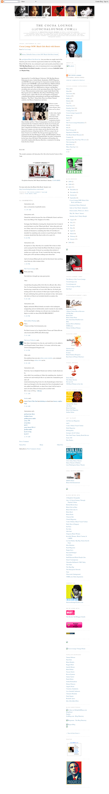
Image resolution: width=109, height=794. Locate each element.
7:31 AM (27, 393)
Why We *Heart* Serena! (77, 213)
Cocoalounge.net (71, 284)
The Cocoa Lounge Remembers (75, 123)
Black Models (70, 662)
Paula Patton (69, 679)
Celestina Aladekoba (72, 689)
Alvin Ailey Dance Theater (74, 461)
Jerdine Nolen (70, 412)
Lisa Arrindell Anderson (73, 691)
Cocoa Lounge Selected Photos (76, 750)
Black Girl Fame (71, 408)
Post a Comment (24, 441)
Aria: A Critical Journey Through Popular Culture (75, 501)
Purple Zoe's (69, 550)
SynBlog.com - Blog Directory (75, 716)
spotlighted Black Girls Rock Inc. (31, 59)
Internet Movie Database (73, 324)
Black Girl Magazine (72, 410)
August (72, 220)
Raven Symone (70, 674)
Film (26, 193)
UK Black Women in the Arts (74, 384)
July (71, 222)
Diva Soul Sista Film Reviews (74, 320)
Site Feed (69, 289)
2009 (70, 181)
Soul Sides (69, 555)
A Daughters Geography (73, 498)
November (73, 192)
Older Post (60, 445)
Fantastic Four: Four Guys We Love (76, 140)
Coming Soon (70, 111)
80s (67, 127)
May (71, 228)
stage (67, 149)
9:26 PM (27, 238)
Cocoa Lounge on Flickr (73, 286)
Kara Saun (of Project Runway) (75, 357)
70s (67, 103)
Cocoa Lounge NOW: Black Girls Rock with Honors (79, 201)
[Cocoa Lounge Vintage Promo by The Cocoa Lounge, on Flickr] (75, 649)
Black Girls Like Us (71, 510)
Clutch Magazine (71, 519)
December (73, 189)
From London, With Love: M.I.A (79, 211)
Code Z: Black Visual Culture (74, 426)
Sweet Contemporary (72, 560)
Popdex (68, 714)
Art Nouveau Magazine (73, 421)
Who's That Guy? (71, 147)
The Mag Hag (70, 567)
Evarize (68, 353)
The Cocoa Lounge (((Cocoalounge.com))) (54, 27)
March (72, 233)
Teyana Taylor (70, 672)
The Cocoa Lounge (26, 49)
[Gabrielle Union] (39, 54)
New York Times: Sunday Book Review (77, 435)
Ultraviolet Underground (73, 574)
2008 (70, 184)
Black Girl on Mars (71, 507)
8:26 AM (27, 363)
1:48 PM (27, 264)
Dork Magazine (70, 428)
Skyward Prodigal (71, 552)
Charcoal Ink (70, 517)
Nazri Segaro (70, 696)
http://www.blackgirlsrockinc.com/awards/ (31, 189)
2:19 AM (27, 437)
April (71, 231)
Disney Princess (70, 684)
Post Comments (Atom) (34, 449)
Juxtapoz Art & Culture (73, 433)
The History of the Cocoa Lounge (75, 279)
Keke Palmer (69, 669)
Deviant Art (69, 382)
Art (67, 120)
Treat (67, 572)
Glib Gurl (69, 531)
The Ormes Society (71, 380)
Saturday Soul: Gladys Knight (78, 216)
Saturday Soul (70, 108)
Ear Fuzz (68, 526)
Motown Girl (70, 350)
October (72, 195)
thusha (26, 398)
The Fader (69, 565)
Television (69, 93)
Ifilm (67, 322)
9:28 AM (27, 299)
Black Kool (69, 512)
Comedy (68, 137)
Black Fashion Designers (73, 355)
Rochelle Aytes (70, 698)
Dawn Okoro (69, 378)
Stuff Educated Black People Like (76, 557)
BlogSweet (69, 712)
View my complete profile (75, 80)
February (73, 236)
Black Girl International (73, 482)
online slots (37, 360)
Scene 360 (69, 438)
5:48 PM (27, 316)
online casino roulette (46, 358)
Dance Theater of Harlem (73, 463)
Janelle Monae (70, 667)
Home (41, 445)
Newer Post (22, 445)
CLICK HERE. (56, 180)
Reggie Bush (70, 665)
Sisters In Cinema (71, 309)
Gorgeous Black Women (73, 534)
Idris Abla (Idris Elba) (72, 701)
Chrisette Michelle (71, 694)
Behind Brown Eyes (72, 505)
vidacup (39, 391)
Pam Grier (69, 660)
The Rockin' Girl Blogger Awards (75, 617)
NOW (35, 193)
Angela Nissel (70, 686)
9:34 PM (27, 350)
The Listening (70, 142)
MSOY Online (70, 480)
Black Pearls (69, 514)
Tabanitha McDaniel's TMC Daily (76, 562)
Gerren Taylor (70, 677)
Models (68, 101)
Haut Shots (69, 144)
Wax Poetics (69, 440)
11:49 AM (27, 210)
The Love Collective (30, 340)
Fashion (68, 96)
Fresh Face (69, 106)
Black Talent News (71, 317)
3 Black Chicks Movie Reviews (75, 311)
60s (67, 125)
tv (66, 152)
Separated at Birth (71, 132)
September (73, 198)
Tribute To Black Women (73, 328)
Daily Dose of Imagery (72, 524)
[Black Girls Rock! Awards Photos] (41, 178)
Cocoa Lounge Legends (73, 113)
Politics (68, 115)
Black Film (69, 315)
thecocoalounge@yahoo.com (74, 602)
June (71, 225)
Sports (68, 118)
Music (31, 193)
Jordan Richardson (71, 681)
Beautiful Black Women (49, 32)
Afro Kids (69, 406)
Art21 (68, 423)
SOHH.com (69, 326)
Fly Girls (68, 529)
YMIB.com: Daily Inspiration (74, 577)
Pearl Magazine (70, 548)
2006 (70, 242)
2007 (70, 187)
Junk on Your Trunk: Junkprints (79, 208)
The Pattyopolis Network (73, 569)
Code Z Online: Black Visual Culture (77, 522)
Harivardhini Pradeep (30, 321)
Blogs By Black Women (73, 733)
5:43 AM (27, 335)
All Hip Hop (69, 313)
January (72, 239)
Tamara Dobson (70, 657)
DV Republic (70, 430)
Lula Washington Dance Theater (75, 465)
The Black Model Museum (74, 135)
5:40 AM (27, 406)
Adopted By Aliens (71, 404)
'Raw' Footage (70, 130)
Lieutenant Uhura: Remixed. (78, 205)
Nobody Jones (70, 348)
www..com (74, 742)
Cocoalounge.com (71, 282)
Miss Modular (70, 545)
